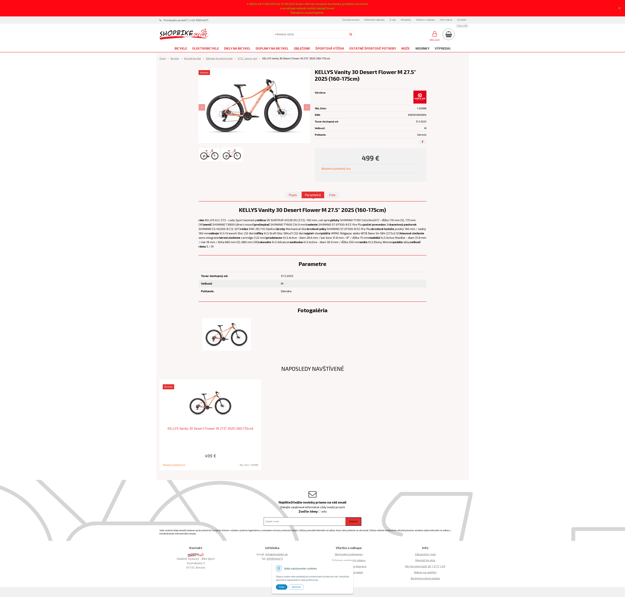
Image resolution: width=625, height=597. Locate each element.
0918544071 (275, 558)
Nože (405, 48)
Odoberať (353, 521)
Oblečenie (302, 48)
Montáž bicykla (425, 560)
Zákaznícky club (425, 554)
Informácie (446, 19)
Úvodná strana (350, 19)
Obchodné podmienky (349, 554)
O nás (392, 19)
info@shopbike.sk (276, 554)
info (324, 511)
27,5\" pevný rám (247, 58)
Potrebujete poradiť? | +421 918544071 (185, 20)
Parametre (313, 195)
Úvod (163, 58)
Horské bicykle (192, 58)
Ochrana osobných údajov (349, 560)
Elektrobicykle (205, 48)
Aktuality (406, 19)
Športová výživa (329, 48)
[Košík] (448, 34)
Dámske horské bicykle (219, 58)
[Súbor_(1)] (226, 334)
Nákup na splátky (425, 572)
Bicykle (181, 48)
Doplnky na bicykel (272, 48)
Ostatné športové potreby (372, 48)
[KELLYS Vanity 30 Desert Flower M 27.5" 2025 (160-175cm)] (254, 105)
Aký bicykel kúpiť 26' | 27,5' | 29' (425, 566)
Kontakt (461, 19)
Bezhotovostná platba (425, 578)
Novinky (423, 48)
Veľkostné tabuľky (374, 19)
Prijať (281, 587)
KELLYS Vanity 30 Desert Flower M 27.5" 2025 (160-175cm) (210, 428)
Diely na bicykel (237, 48)
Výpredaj (442, 48)
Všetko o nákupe (425, 19)
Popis (293, 195)
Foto (332, 195)
